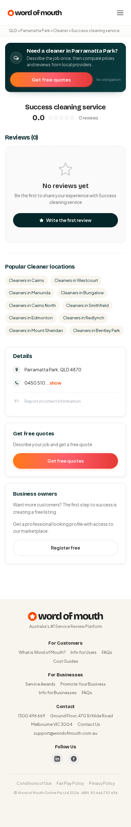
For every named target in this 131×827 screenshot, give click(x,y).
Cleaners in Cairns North (32, 305)
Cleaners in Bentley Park (96, 330)
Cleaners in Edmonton (31, 317)
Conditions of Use (34, 783)
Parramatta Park (35, 30)
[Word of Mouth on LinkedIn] (57, 759)
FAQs (107, 652)
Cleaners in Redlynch (83, 317)
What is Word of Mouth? (42, 652)
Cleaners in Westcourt (76, 280)
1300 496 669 (31, 715)
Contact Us (89, 724)
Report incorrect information (52, 401)
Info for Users (84, 652)
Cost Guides (65, 661)
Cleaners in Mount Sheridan (36, 330)
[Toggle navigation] (120, 13)
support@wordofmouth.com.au (65, 733)
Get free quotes (51, 79)
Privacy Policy (102, 783)
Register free (65, 547)
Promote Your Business (83, 684)
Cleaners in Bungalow (82, 292)
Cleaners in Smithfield (87, 305)
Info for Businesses (58, 692)
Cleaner (60, 30)
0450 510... (42, 383)
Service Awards (40, 684)
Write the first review (69, 220)
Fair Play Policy (70, 783)
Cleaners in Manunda (30, 292)
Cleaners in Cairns (26, 280)
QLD (13, 30)
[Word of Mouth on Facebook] (73, 759)
